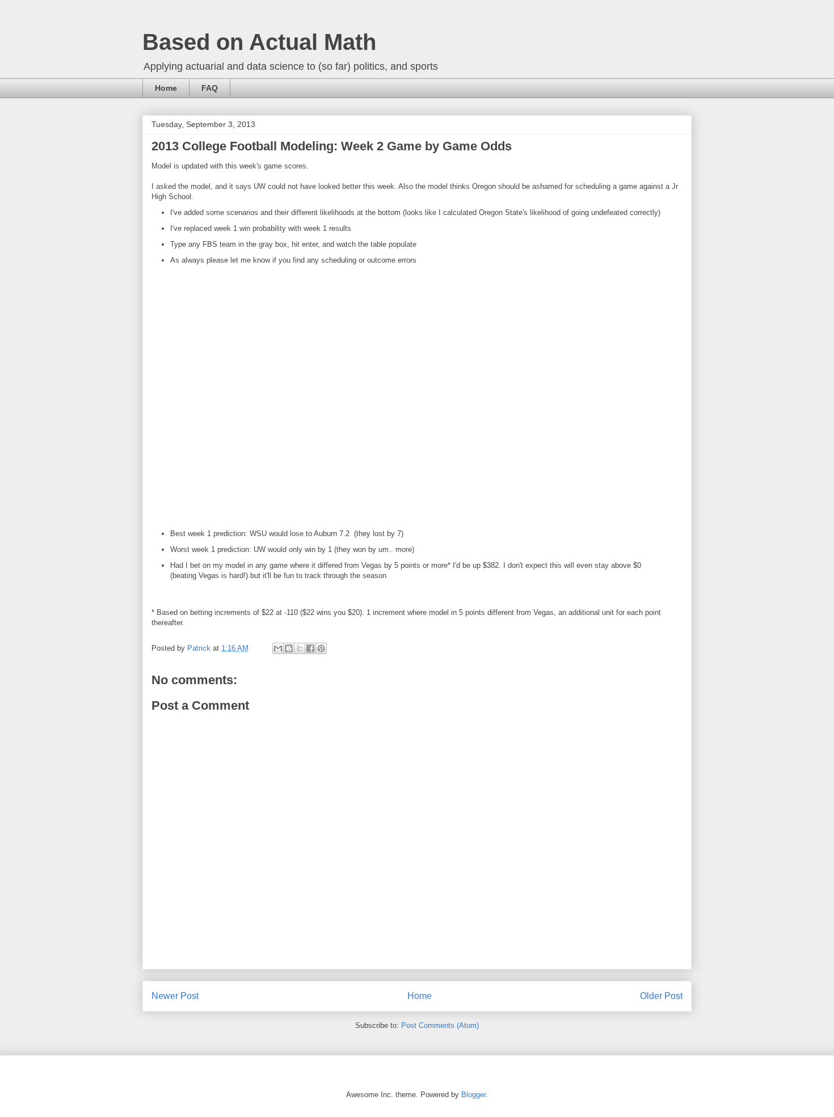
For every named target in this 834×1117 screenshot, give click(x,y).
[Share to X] (299, 648)
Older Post (661, 996)
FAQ (209, 87)
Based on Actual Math (259, 41)
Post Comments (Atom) (440, 1025)
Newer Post (175, 996)
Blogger (473, 1094)
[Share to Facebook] (310, 648)
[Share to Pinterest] (321, 648)
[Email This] (278, 648)
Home (166, 87)
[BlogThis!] (288, 648)
